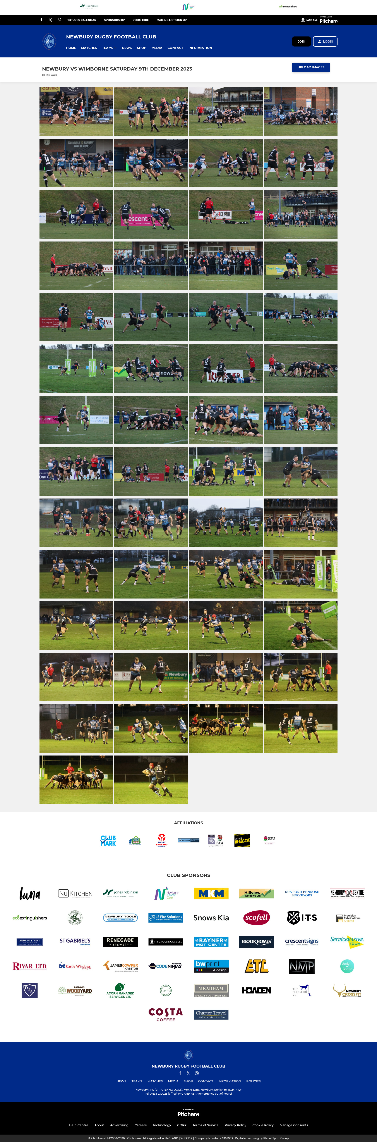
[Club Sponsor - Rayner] (211, 943)
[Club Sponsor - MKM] (211, 894)
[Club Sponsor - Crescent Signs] (301, 943)
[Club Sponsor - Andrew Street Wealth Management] (29, 943)
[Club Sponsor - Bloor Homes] (256, 943)
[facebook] (41, 20)
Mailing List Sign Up (172, 20)
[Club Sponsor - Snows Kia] (211, 918)
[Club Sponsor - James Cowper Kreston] (120, 967)
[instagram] (59, 20)
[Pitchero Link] (329, 21)
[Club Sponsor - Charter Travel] (211, 1015)
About (99, 1125)
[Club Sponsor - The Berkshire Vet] (301, 991)
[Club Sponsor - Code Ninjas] (165, 967)
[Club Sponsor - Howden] (256, 991)
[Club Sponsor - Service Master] (347, 943)
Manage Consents (294, 1125)
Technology (162, 1125)
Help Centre (78, 1125)
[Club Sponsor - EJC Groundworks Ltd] (256, 967)
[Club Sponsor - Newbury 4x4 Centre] (347, 894)
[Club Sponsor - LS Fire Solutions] (165, 918)
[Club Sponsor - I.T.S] (301, 918)
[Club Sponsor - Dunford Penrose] (301, 894)
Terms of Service (206, 1125)
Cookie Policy (263, 1125)
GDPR (182, 1125)
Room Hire (141, 20)
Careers (141, 1125)
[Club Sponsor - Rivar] (29, 967)
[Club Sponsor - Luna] (29, 894)
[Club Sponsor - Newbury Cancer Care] (188, 7)
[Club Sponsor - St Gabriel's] (75, 943)
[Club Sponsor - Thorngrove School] (75, 918)
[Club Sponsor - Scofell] (256, 918)
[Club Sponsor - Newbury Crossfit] (347, 991)
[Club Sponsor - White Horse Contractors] (165, 991)
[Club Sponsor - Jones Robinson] (89, 7)
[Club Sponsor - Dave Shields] (29, 991)
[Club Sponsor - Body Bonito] (347, 967)
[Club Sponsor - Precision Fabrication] (347, 918)
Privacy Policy (235, 1125)
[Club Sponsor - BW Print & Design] (211, 967)
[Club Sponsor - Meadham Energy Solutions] (211, 991)
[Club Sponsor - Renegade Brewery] (120, 943)
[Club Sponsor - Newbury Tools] (120, 918)
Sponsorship (114, 20)
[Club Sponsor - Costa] (165, 1015)
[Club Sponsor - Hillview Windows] (256, 894)
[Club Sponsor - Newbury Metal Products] (301, 967)
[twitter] (50, 20)
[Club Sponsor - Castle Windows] (75, 967)
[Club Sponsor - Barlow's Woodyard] (75, 991)
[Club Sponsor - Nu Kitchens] (75, 894)
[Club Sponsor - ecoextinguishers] (288, 7)
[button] (71, 48)
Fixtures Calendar (81, 20)
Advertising (119, 1125)
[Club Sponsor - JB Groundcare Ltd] (165, 943)
